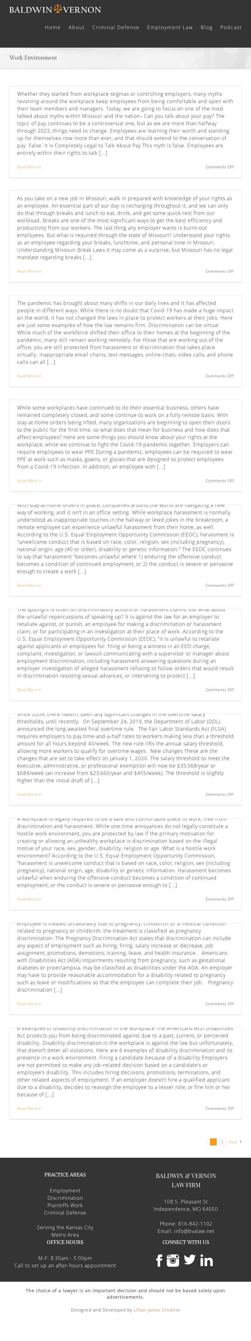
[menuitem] (57, 27)
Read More (27, 166)
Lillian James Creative (157, 1310)
